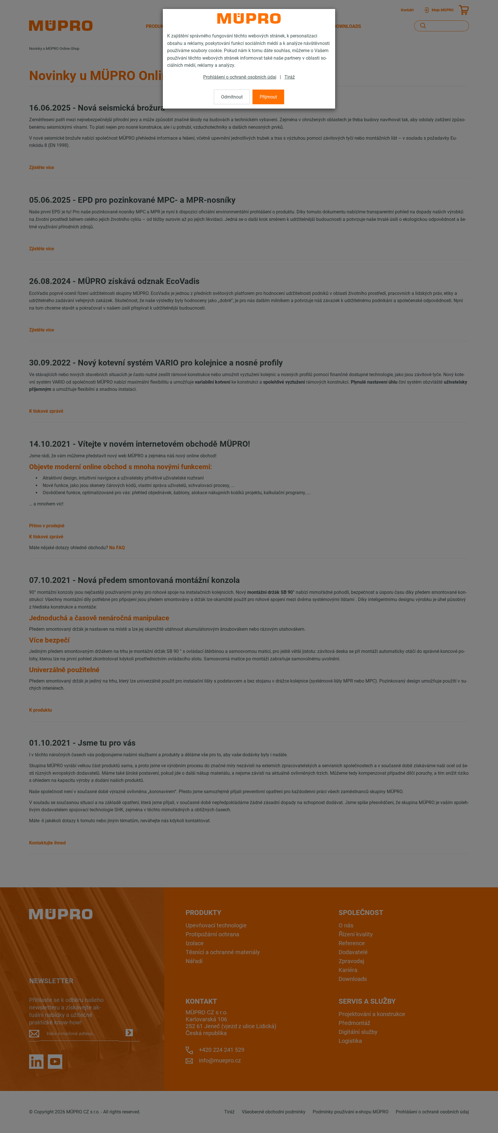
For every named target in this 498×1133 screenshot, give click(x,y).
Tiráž (289, 77)
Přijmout (268, 97)
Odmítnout (232, 97)
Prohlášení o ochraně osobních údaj (239, 77)
